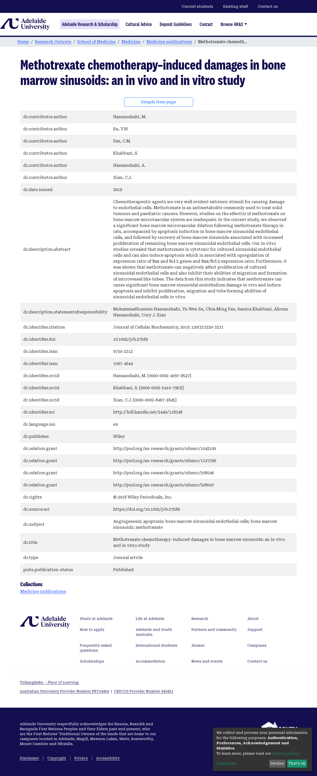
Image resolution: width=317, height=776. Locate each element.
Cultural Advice (139, 24)
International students (156, 645)
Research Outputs (53, 41)
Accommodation (150, 661)
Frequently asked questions (96, 647)
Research (199, 619)
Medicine (131, 41)
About (253, 619)
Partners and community (214, 630)
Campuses (256, 645)
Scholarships (92, 661)
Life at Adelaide (150, 619)
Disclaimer (29, 758)
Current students (197, 6)
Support (255, 630)
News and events (207, 661)
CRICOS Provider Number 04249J (143, 691)
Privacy (81, 758)
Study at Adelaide (96, 619)
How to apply (92, 630)
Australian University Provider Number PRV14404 (64, 691)
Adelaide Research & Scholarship (90, 24)
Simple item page (158, 102)
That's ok (297, 763)
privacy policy (285, 753)
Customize (226, 763)
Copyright (56, 758)
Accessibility (108, 758)
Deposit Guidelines (176, 24)
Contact (206, 24)
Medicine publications (169, 41)
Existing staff (235, 6)
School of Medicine (96, 41)
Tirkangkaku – (49, 682)
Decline (277, 763)
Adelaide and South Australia (154, 632)
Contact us (268, 6)
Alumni (198, 645)
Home (23, 41)
